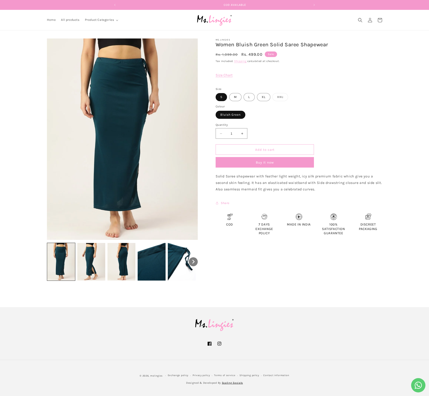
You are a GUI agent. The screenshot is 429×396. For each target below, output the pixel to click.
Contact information (276, 375)
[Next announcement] (314, 5)
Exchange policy (178, 375)
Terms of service (224, 375)
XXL (282, 98)
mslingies (156, 375)
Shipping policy (249, 375)
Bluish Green (230, 115)
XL (264, 97)
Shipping (240, 61)
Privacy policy (201, 375)
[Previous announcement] (115, 5)
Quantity (222, 124)
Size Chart (224, 75)
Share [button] (225, 203)
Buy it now (265, 162)
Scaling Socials (232, 383)
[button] (101, 20)
